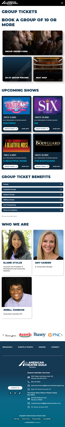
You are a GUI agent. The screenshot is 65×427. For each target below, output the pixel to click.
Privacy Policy (36, 419)
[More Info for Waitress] (16, 105)
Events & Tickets (25, 347)
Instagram (15, 393)
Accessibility (47, 419)
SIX (36, 123)
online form (13, 216)
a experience (32, 422)
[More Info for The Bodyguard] (47, 143)
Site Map (16, 419)
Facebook (10, 393)
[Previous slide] (3, 335)
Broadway (7, 347)
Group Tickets (10, 129)
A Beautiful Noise (15, 161)
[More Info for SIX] (47, 105)
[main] (32, 167)
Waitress (9, 123)
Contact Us (15, 388)
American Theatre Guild (10, 2)
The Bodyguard (44, 161)
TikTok (19, 393)
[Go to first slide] (62, 335)
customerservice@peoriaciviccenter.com (46, 403)
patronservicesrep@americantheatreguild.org (47, 385)
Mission (42, 347)
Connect (55, 347)
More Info (25, 129)
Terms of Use (26, 419)
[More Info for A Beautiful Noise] (16, 143)
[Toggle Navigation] (62, 3)
